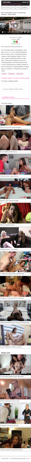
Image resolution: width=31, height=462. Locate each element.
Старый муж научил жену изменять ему (12, 273)
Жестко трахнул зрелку (7, 225)
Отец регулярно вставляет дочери (11, 347)
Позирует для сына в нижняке (10, 425)
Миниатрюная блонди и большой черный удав (15, 322)
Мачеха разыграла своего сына (10, 401)
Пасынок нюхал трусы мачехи (9, 176)
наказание (11, 74)
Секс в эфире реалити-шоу (9, 151)
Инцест (4, 74)
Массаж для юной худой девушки (11, 127)
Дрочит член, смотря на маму (9, 200)
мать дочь (20, 74)
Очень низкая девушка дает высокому (12, 376)
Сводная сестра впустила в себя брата (12, 298)
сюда (28, 458)
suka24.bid (6, 2)
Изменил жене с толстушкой (9, 249)
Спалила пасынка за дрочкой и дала (11, 449)
